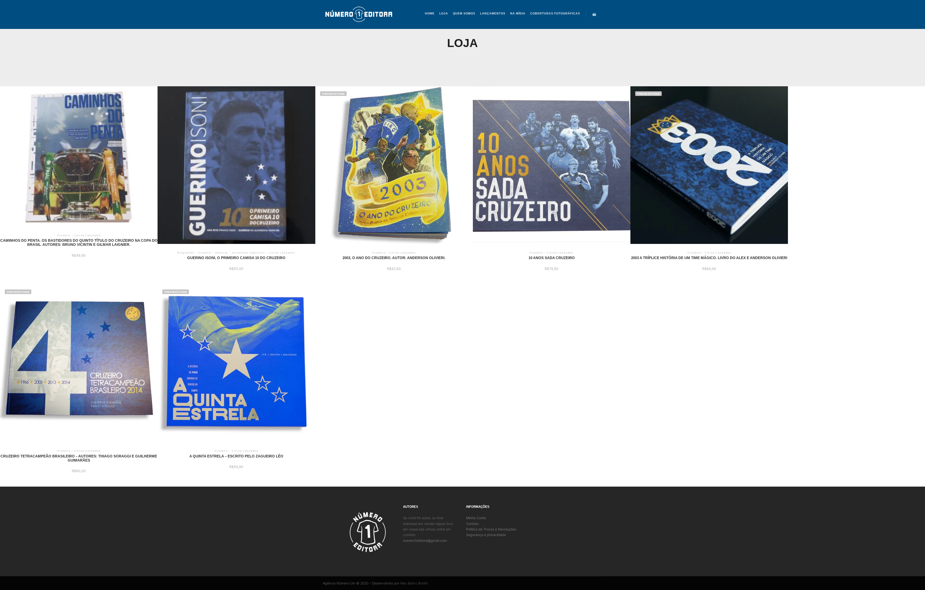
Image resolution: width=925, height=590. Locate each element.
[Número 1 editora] (359, 14)
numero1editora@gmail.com (425, 540)
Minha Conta (476, 518)
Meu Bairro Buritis (414, 583)
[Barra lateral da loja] (594, 14)
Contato (472, 524)
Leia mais (394, 156)
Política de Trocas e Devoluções (491, 529)
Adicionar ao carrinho (79, 151)
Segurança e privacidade (486, 535)
